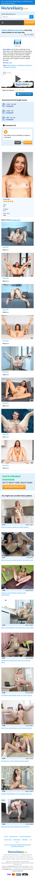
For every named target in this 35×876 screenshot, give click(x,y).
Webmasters (17, 839)
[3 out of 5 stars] (19, 90)
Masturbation (11, 65)
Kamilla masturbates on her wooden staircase (16, 794)
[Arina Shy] (17, 175)
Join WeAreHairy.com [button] (14, 487)
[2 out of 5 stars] (17, 90)
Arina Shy (19, 30)
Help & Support (13, 836)
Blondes (29, 65)
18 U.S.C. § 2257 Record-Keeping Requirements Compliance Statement (17, 845)
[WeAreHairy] (17, 852)
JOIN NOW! (29, 23)
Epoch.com (12, 866)
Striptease (6, 67)
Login (18, 142)
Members (25, 839)
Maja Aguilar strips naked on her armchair (15, 827)
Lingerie (13, 67)
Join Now (27, 142)
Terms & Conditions (25, 836)
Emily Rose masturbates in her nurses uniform (16, 728)
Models (11, 30)
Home (4, 30)
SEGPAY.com (8, 869)
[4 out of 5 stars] (21, 90)
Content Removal (17, 871)
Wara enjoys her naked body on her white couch (17, 560)
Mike (10, 63)
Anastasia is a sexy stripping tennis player (15, 761)
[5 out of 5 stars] (23, 90)
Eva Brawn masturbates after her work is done (16, 695)
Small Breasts (21, 65)
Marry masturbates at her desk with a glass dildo (17, 628)
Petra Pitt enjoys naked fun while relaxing (15, 527)
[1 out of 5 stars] (15, 90)
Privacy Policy (8, 839)
